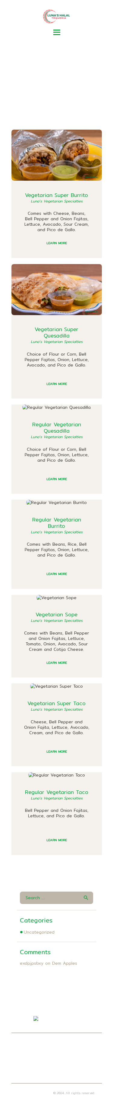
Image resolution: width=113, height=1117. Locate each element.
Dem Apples (64, 963)
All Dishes (64, 87)
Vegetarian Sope (56, 614)
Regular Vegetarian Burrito (56, 522)
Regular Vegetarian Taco (56, 792)
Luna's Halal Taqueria (35, 1092)
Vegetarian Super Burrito (56, 195)
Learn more (56, 243)
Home (36, 87)
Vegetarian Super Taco (56, 703)
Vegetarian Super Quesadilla (56, 332)
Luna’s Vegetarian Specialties (57, 201)
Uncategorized (39, 932)
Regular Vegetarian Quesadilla (56, 427)
